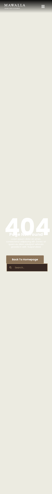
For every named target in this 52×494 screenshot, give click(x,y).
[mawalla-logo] (14, 5)
